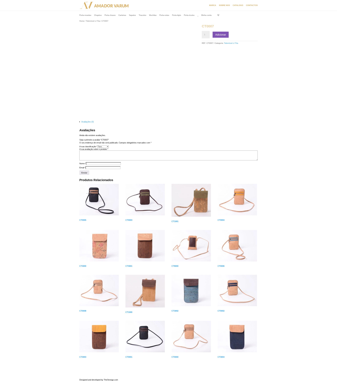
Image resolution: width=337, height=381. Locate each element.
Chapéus (98, 15)
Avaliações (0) (87, 122)
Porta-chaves (110, 15)
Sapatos (132, 15)
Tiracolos (142, 15)
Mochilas (153, 15)
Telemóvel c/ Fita (93, 21)
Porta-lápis (176, 15)
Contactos (252, 5)
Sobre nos (224, 5)
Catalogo (238, 5)
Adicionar (220, 34)
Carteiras (122, 15)
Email (82, 167)
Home (81, 21)
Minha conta (206, 15)
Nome (82, 163)
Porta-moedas (85, 15)
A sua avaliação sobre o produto (93, 149)
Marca (212, 5)
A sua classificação (88, 146)
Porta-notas (164, 15)
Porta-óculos (189, 15)
